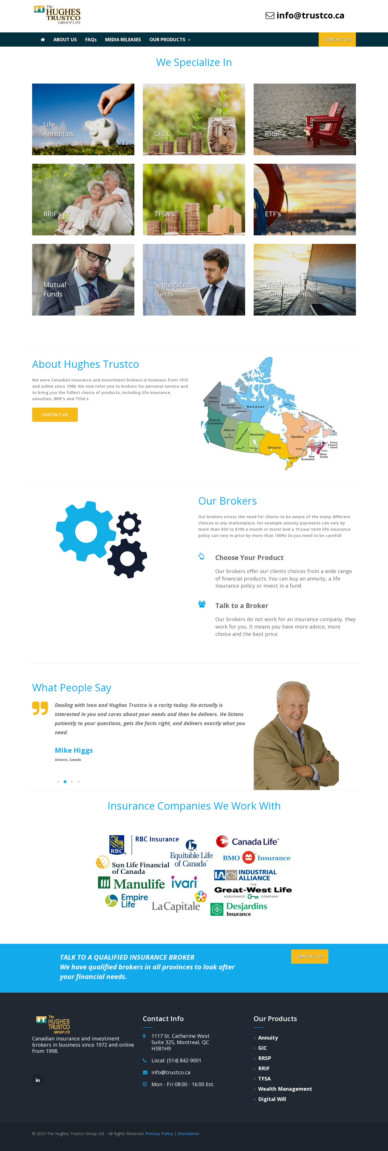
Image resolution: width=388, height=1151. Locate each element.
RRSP (264, 1058)
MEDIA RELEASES (123, 39)
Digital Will (272, 1099)
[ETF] (305, 199)
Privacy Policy (159, 1133)
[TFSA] (194, 199)
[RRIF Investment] (83, 199)
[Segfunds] (194, 280)
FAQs (91, 39)
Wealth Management (285, 1088)
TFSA (264, 1078)
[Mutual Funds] (83, 280)
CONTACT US (337, 39)
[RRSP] (305, 119)
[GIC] (194, 119)
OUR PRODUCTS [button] (167, 39)
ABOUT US (65, 39)
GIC (262, 1047)
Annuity (268, 1037)
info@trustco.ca (311, 15)
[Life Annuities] (83, 119)
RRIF (264, 1068)
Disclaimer (188, 1133)
